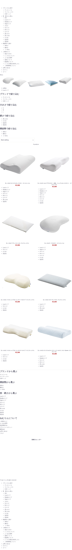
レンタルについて (9, 55)
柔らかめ (7, 35)
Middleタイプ (8, 21)
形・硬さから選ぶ (8, 16)
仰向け (6, 45)
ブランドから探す (8, 8)
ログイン (5, 70)
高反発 (6, 41)
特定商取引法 (3, 425)
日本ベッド (8, 14)
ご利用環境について (10, 65)
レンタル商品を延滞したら (12, 63)
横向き (6, 47)
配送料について (9, 61)
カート (4, 71)
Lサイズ (7, 31)
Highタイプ (8, 23)
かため (6, 37)
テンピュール (8, 10)
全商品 (4, 88)
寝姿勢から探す (7, 43)
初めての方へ (8, 53)
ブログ (2, 433)
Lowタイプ (7, 20)
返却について (8, 59)
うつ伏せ (7, 49)
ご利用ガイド (6, 51)
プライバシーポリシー (6, 427)
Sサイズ (7, 27)
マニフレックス (9, 12)
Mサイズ (7, 29)
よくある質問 (8, 57)
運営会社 (2, 429)
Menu (1, 75)
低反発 (6, 39)
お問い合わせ (6, 67)
